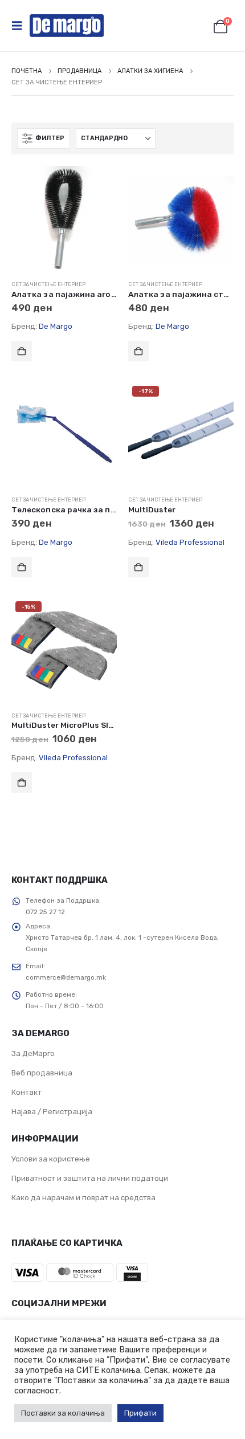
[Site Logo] (67, 25)
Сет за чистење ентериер (48, 284)
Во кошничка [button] (21, 351)
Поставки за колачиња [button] (63, 1413)
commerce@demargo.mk (66, 977)
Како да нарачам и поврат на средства (83, 1197)
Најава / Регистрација (51, 1111)
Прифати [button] (140, 1413)
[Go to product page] (64, 218)
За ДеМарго (33, 1053)
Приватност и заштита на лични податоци (89, 1178)
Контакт (26, 1092)
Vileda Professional (190, 542)
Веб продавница (41, 1073)
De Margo (55, 326)
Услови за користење (50, 1159)
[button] (20, 25)
